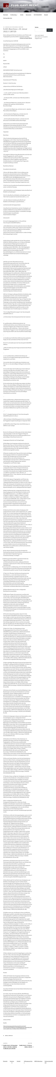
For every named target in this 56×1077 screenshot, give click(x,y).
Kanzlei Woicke (18, 27)
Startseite (5, 14)
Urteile (21, 14)
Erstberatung (14, 14)
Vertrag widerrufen (7, 18)
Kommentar (28, 14)
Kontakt (46, 14)
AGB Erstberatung (38, 1061)
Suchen (36, 27)
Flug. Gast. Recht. (25, 5)
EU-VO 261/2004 (38, 14)
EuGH (6, 1035)
